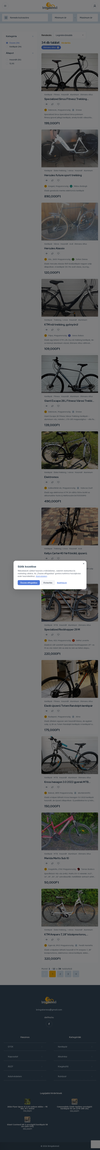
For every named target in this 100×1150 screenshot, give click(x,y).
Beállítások (62, 583)
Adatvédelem (41, 576)
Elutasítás (47, 583)
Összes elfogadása (28, 583)
